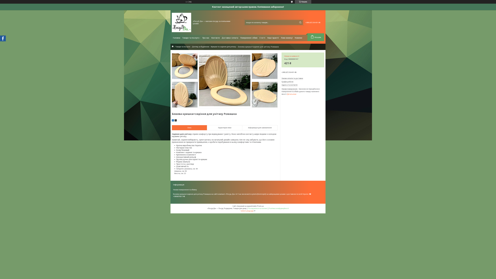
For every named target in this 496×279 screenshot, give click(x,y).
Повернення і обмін (248, 38)
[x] (176, 121)
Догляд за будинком (200, 47)
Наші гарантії (273, 38)
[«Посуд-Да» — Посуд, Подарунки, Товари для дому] (181, 22)
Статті (262, 38)
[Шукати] (300, 22)
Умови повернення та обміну (185, 189)
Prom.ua (260, 206)
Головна (176, 38)
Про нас (205, 38)
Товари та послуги (190, 38)
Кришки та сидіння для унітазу (223, 47)
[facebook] (173, 121)
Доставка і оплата (230, 38)
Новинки (298, 38)
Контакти (215, 38)
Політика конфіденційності (279, 208)
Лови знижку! (287, 38)
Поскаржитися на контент (257, 208)
